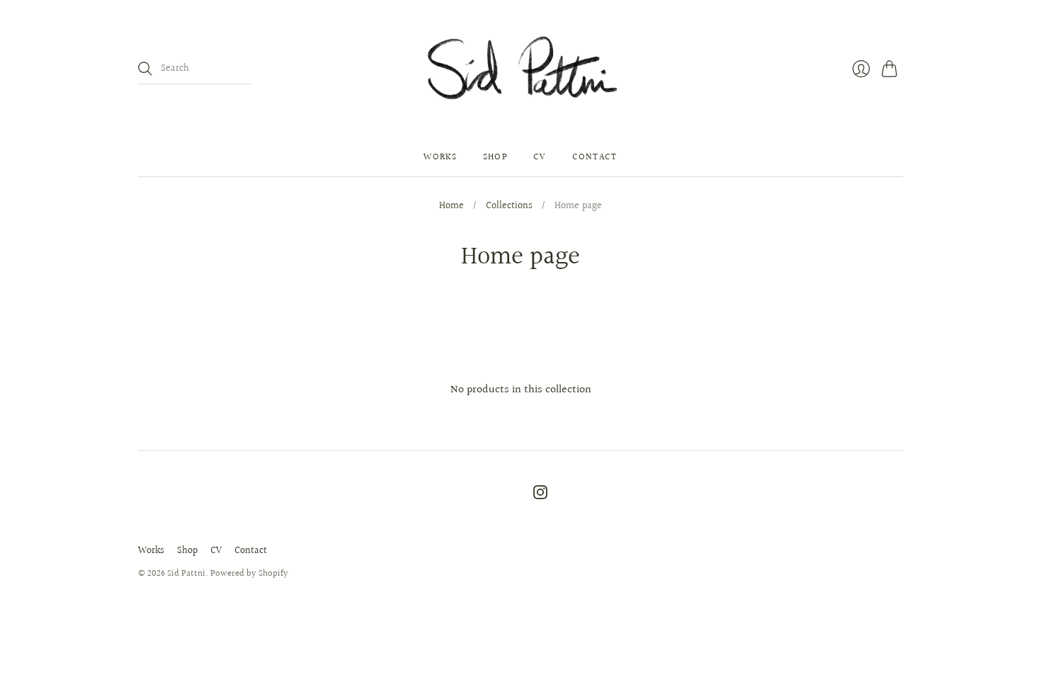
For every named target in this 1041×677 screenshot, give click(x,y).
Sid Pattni (186, 574)
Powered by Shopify (249, 574)
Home (451, 207)
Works (440, 157)
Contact (595, 157)
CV (540, 157)
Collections (509, 207)
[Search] (145, 69)
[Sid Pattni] (521, 69)
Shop (495, 157)
